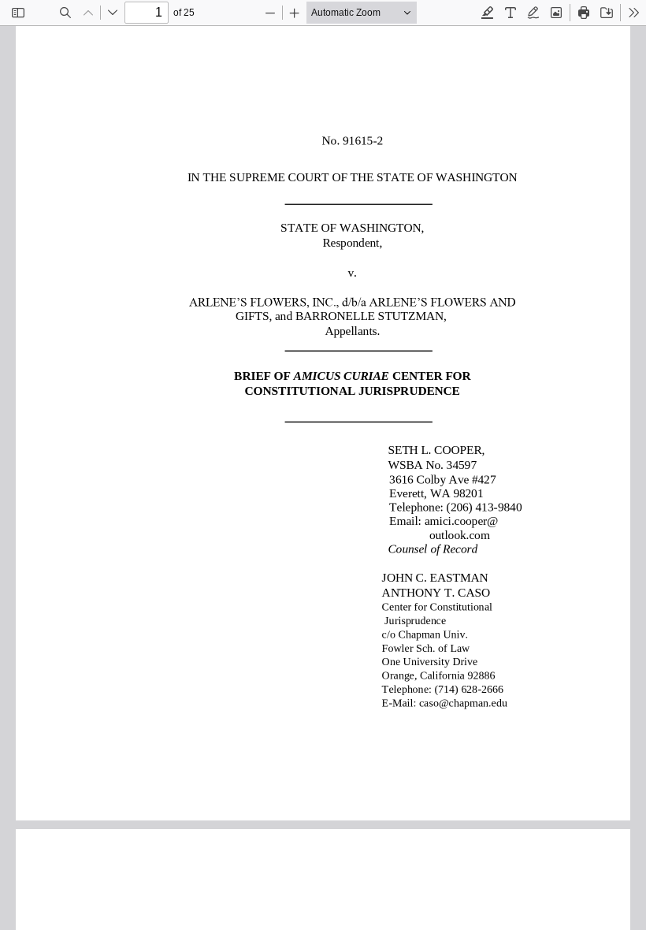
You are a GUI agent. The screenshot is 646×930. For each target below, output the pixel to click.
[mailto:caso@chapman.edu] (464, 702)
